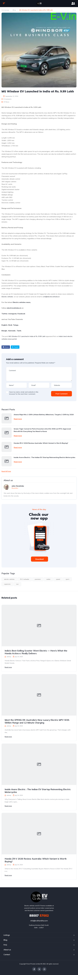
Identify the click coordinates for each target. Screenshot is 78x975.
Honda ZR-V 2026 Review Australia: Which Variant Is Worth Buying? (41, 443)
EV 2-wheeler (24, 579)
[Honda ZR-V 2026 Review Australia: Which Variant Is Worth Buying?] (7, 447)
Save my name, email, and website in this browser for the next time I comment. (23, 393)
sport (67, 579)
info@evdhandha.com (39, 921)
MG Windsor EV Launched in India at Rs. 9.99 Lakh (27, 336)
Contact (7, 954)
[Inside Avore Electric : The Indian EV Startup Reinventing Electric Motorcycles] (7, 461)
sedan (48, 579)
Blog (14, 10)
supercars (7, 584)
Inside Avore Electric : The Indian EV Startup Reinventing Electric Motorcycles (44, 457)
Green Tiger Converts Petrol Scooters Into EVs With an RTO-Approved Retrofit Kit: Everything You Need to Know (42, 430)
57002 (39, 915)
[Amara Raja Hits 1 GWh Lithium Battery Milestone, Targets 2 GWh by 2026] (7, 418)
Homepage (5, 10)
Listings (7, 935)
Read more (18, 419)
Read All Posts (6, 471)
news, (28, 302)
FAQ (5, 945)
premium (38, 579)
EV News (6, 102)
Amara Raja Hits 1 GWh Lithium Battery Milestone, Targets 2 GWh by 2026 (44, 415)
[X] (39, 969)
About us (7, 950)
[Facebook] (34, 969)
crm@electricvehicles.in (51, 297)
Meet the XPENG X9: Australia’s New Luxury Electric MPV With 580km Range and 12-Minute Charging (37, 721)
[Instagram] (44, 969)
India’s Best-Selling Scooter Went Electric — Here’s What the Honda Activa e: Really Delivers (36, 652)
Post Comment (61, 394)
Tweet (16, 347)
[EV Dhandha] (39, 3)
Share (7, 347)
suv (17, 584)
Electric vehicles (7, 297)
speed (58, 579)
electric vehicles (9, 579)
